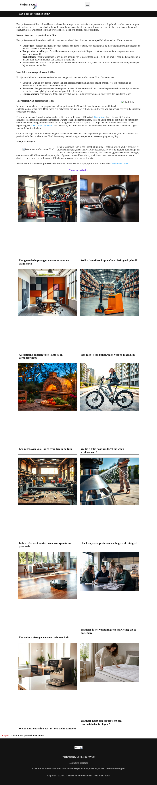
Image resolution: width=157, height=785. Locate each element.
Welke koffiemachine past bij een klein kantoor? (47, 728)
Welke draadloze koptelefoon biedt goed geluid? (109, 260)
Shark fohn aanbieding (42, 125)
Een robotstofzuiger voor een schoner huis (44, 637)
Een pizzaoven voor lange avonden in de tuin (45, 448)
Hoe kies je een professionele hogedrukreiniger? (109, 543)
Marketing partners (78, 762)
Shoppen (6, 735)
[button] (87, 4)
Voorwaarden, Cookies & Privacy (78, 756)
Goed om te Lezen (119, 163)
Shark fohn (99, 117)
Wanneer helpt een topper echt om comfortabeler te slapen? (101, 722)
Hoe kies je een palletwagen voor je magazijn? (108, 354)
